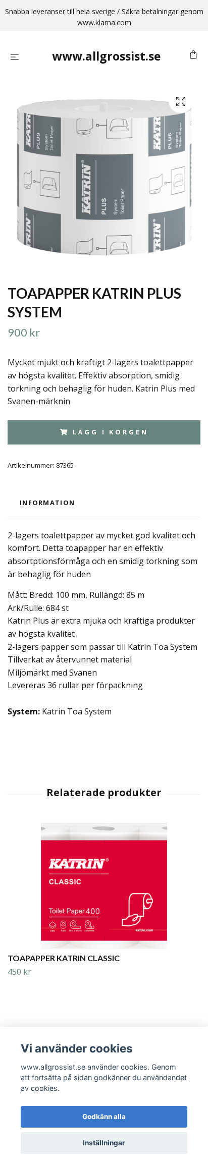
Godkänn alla (104, 1116)
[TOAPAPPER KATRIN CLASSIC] (104, 886)
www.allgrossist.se (106, 56)
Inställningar (104, 1143)
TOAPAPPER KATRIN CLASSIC (64, 958)
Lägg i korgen (110, 431)
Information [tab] (47, 502)
